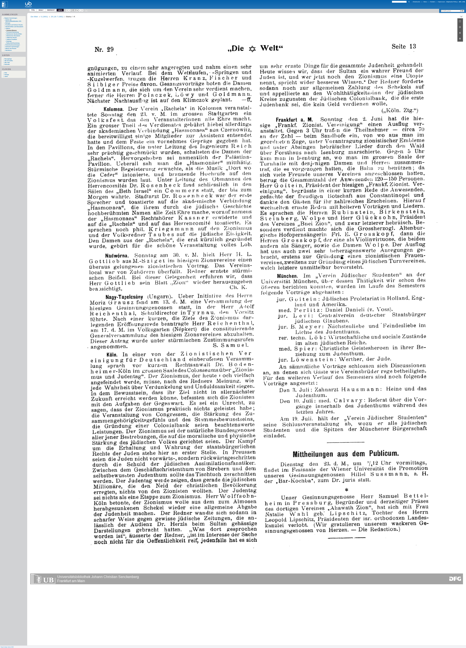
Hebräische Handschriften (14, 34)
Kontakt (432, 1)
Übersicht (51, 10)
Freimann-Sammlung (12, 32)
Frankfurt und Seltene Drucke (14, 24)
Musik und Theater (10, 48)
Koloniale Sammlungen (12, 46)
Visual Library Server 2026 (7, 647)
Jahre (6, 76)
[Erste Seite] (67, 10)
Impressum (441, 1)
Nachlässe (8, 50)
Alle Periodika (8, 60)
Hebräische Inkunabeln (13, 35)
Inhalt (41, 10)
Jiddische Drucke (11, 37)
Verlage (6, 74)
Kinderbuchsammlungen (12, 45)
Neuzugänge (8, 58)
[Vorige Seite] (69, 10)
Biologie (7, 23)
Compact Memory (11, 30)
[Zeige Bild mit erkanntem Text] (86, 10)
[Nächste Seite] (80, 10)
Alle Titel (7, 62)
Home (425, 1)
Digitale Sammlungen (10, 18)
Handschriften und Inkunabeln (14, 26)
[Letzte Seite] (82, 10)
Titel (33, 10)
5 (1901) (44, 17)
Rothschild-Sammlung (12, 43)
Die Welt (34, 17)
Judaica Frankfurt (11, 39)
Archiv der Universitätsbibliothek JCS (13, 20)
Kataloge (9, 41)
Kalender (7, 64)
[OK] (409, 2)
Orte (5, 72)
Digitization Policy (452, 1)
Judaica (7, 28)
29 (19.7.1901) (57, 17)
